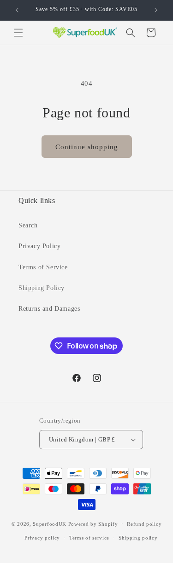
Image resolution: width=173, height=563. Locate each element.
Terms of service (89, 537)
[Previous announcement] (17, 10)
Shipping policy (138, 537)
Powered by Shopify (93, 523)
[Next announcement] (156, 10)
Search (28, 225)
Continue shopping (86, 147)
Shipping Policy (41, 287)
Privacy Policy (39, 246)
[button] (18, 33)
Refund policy (144, 524)
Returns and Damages (49, 308)
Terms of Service (43, 267)
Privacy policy (42, 537)
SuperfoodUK (49, 523)
